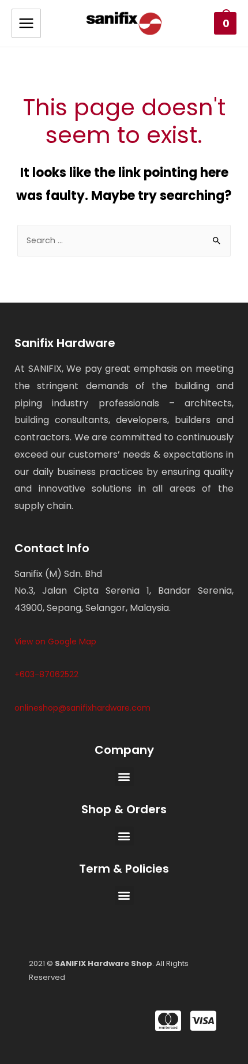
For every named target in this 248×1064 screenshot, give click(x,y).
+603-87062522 (46, 674)
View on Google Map (55, 641)
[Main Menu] (26, 23)
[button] (124, 776)
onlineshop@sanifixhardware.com (82, 708)
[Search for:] (124, 240)
